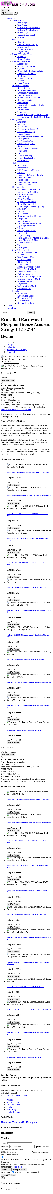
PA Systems (17, 119)
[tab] (8, 409)
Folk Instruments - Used (27, 274)
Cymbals (21, 69)
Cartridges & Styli (25, 194)
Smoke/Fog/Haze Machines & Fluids (33, 238)
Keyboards (22, 284)
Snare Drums (23, 83)
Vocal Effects (23, 160)
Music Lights (23, 110)
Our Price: (5, 378)
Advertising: (32, 1172)
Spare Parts (22, 151)
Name (3, 1144)
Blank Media (23, 165)
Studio (15, 163)
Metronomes (22, 102)
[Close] (3, 1177)
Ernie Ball (11, 352)
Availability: (6, 402)
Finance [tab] (27, 409)
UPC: (3, 400)
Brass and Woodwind (26, 90)
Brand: (4, 397)
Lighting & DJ (18, 187)
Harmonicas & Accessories (28, 98)
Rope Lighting (23, 235)
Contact (10, 305)
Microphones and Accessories (30, 136)
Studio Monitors (24, 185)
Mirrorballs (22, 228)
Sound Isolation (24, 177)
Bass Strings (22, 42)
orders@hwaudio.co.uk (17, 1095)
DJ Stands (21, 211)
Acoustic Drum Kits (26, 66)
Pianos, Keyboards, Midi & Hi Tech (32, 114)
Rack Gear (22, 146)
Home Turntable (24, 59)
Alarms (20, 255)
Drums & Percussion (21, 61)
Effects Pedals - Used (26, 269)
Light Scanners (23, 221)
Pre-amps (21, 172)
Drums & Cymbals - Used (28, 267)
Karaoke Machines (25, 303)
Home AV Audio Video (22, 54)
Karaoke (15, 291)
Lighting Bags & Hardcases (29, 223)
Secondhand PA (24, 288)
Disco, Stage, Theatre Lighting (30, 206)
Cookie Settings (13, 1112)
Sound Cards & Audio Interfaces (31, 175)
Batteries (21, 124)
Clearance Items (24, 259)
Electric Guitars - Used (27, 272)
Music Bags (22, 107)
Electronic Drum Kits (26, 73)
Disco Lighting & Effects (28, 204)
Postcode (5, 1146)
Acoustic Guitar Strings (17, 349)
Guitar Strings (23, 47)
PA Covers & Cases (25, 141)
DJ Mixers (21, 209)
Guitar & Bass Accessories (28, 27)
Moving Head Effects (26, 230)
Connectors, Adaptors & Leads (30, 129)
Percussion (22, 81)
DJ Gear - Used (24, 262)
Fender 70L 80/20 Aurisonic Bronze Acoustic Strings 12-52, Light (28, 472)
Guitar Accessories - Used (28, 279)
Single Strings (23, 52)
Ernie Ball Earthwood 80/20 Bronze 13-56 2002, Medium (25, 659)
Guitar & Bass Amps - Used (29, 276)
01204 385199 (11, 1093)
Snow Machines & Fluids (28, 240)
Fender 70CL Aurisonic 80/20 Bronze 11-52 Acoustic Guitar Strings (29, 495)
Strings (15, 40)
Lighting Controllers (26, 226)
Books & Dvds (23, 88)
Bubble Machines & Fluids (28, 189)
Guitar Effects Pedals (26, 35)
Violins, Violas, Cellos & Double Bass (33, 117)
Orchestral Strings (25, 49)
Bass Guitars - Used (26, 257)
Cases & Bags (23, 197)
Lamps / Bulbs (23, 218)
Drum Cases (22, 264)
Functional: (6, 1172)
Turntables (21, 245)
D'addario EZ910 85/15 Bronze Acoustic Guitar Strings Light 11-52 (29, 682)
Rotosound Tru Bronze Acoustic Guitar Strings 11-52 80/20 (26, 730)
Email (3, 1152)
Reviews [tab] (20, 409)
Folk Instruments (24, 95)
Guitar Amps (22, 32)
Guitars (20, 37)
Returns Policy (13, 1102)
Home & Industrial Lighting (29, 216)
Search (30, 313)
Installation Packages (26, 131)
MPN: (3, 395)
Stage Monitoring (24, 156)
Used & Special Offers (21, 250)
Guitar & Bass (18, 20)
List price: (5, 373)
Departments (12, 18)
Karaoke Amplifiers (25, 298)
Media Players (23, 134)
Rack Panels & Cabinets (27, 148)
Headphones (22, 168)
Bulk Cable (22, 127)
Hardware (21, 76)
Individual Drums (24, 78)
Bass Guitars (22, 25)
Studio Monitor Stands (27, 182)
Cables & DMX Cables (27, 192)
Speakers (21, 153)
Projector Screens (24, 233)
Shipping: (5, 390)
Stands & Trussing (25, 243)
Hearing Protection (25, 100)
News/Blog (11, 308)
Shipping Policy (13, 1105)
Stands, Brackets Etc (26, 158)
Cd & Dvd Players (25, 199)
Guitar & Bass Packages (27, 30)
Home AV (21, 56)
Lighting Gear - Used (26, 286)
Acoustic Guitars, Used (27, 252)
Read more (17, 1167)
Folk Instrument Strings (27, 44)
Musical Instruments (20, 85)
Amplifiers (21, 122)
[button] (17, 402)
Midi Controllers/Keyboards (29, 170)
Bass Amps (22, 23)
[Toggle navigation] (16, 13)
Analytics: (18, 1172)
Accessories (22, 64)
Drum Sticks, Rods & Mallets (30, 71)
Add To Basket (8, 380)
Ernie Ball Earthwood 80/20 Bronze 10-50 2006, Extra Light (26, 587)
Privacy (10, 1100)
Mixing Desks (23, 139)
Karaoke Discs (23, 301)
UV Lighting (23, 247)
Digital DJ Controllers (26, 201)
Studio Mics (22, 180)
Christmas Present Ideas (27, 93)
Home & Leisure (24, 281)
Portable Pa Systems (26, 143)
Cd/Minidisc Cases (25, 296)
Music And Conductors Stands (30, 105)
